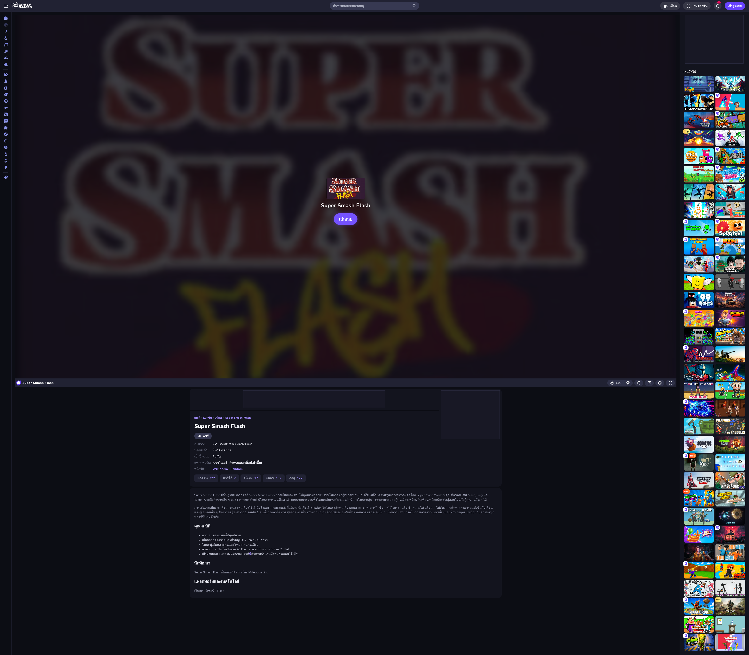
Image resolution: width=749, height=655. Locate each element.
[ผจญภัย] (6, 134)
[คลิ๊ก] (6, 107)
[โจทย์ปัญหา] (6, 121)
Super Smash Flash (238, 418)
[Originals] (6, 51)
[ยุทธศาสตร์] (6, 147)
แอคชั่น (207, 418)
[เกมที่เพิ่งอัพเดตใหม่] (6, 44)
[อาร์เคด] (6, 161)
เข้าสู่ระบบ (735, 6)
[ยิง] (6, 141)
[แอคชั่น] (6, 167)
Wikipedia (220, 469)
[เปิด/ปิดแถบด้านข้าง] (6, 6)
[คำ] (6, 114)
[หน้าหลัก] (6, 18)
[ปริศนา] (6, 127)
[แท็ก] (6, 177)
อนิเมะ (219, 418)
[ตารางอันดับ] (6, 64)
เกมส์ (197, 418)
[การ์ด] (6, 88)
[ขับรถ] (6, 101)
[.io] (6, 74)
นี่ (250, 554)
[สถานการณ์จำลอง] (6, 154)
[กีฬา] (6, 94)
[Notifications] (717, 6)
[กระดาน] (6, 81)
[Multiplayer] (6, 58)
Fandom (237, 469)
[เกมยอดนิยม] (6, 38)
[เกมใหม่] (6, 31)
